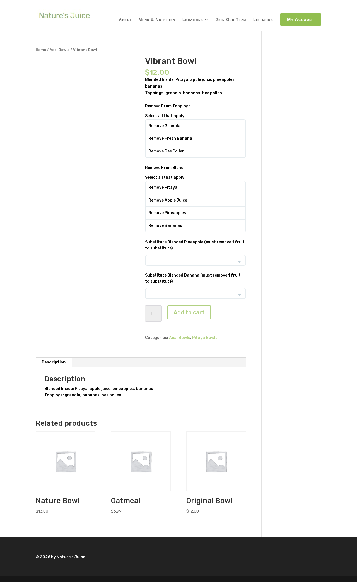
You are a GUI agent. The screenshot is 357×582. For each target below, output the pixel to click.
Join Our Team (231, 20)
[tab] (53, 362)
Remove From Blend (164, 167)
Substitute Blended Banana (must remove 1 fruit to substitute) (193, 278)
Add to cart (189, 312)
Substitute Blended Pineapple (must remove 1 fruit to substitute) (195, 245)
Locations (192, 20)
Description (54, 362)
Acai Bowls (59, 50)
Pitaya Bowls (205, 337)
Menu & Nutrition (157, 20)
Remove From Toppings (168, 106)
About (125, 20)
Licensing (263, 20)
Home (41, 50)
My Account (300, 19)
